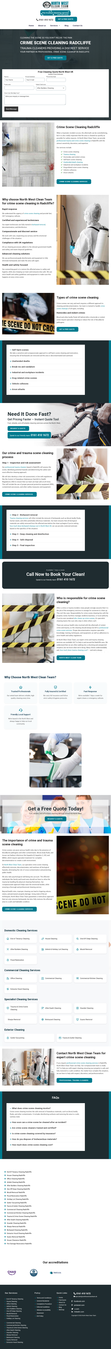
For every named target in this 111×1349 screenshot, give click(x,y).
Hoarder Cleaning (12, 1332)
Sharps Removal (12, 1335)
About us (42, 25)
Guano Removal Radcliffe (16, 1237)
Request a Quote (17, 428)
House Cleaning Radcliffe (16, 1175)
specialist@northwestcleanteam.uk (86, 1296)
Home (31, 25)
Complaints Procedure (44, 1304)
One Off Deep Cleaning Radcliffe (18, 1189)
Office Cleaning (12, 1304)
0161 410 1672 (45, 20)
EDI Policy (40, 1316)
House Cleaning (12, 1301)
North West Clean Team (70, 658)
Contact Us (77, 25)
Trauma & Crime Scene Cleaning (17, 1328)
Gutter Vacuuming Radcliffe (17, 1203)
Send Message (11, 109)
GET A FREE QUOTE (65, 19)
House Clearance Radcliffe (16, 1240)
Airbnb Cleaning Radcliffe (16, 1182)
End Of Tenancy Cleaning (15, 1299)
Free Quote (62, 1300)
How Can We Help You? (12, 93)
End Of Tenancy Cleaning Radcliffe (19, 1172)
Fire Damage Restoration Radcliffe (19, 1244)
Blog (66, 25)
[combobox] (51, 88)
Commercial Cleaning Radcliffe (18, 1210)
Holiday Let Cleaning (13, 1318)
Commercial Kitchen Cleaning (16, 1325)
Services (54, 25)
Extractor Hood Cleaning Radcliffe (19, 1233)
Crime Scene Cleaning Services (73, 182)
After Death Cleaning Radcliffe (18, 1220)
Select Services (41, 84)
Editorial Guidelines (43, 1307)
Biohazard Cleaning (13, 1337)
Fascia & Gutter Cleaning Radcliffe (19, 1206)
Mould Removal (12, 1313)
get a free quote (55, 58)
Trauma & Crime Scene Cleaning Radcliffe (22, 1216)
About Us (62, 1302)
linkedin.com (79, 1312)
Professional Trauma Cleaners (73, 1080)
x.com (76, 1309)
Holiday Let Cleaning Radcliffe (18, 1199)
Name (6, 77)
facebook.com (79, 1301)
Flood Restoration (13, 1316)
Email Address (30, 77)
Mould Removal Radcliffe (16, 1192)
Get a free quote (67, 329)
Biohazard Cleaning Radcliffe (17, 1230)
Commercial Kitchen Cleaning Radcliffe (21, 1213)
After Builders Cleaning (14, 1309)
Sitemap (61, 1310)
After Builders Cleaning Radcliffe (18, 1186)
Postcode (7, 84)
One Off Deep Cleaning (14, 1311)
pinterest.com (79, 1305)
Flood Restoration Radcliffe (17, 1196)
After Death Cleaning (13, 1330)
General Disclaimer (43, 1301)
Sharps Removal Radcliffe (16, 1227)
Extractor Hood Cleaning (15, 1342)
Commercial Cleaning (14, 1323)
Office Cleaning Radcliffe (16, 1179)
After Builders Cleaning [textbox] (45, 88)
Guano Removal (12, 1340)
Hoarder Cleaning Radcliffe (16, 1223)
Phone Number (51, 77)
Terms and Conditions (44, 1298)
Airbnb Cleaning (12, 1306)
